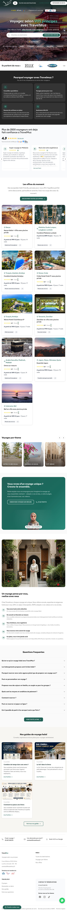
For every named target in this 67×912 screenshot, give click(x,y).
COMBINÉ (30, 46)
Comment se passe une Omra (14, 804)
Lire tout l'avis (37, 168)
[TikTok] (49, 897)
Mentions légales (60, 908)
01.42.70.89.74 (9, 840)
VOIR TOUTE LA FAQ (32, 719)
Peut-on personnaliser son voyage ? (14, 679)
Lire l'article (7, 777)
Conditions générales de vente (28, 908)
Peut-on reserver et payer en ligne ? (14, 704)
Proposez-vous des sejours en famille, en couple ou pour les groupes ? (26, 685)
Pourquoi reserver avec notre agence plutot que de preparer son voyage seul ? (29, 673)
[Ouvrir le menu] (15, 3)
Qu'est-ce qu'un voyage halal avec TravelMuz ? (18, 660)
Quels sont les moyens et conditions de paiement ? (19, 691)
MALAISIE (50, 46)
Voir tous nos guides (32, 823)
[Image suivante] (30, 214)
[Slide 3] (64, 30)
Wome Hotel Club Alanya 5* (14, 319)
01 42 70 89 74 (42, 502)
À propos (4, 883)
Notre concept (44, 3)
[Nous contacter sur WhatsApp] (62, 900)
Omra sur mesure (10, 365)
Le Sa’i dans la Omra (44, 764)
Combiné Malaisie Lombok (46, 233)
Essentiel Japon (42, 363)
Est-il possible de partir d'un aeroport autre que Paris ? (21, 710)
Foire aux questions (8, 892)
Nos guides (5, 889)
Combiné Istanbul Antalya (13, 276)
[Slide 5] (64, 33)
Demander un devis (8, 886)
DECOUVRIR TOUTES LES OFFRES (32, 198)
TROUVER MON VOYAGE (51, 35)
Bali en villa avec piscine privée (15, 409)
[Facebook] (40, 897)
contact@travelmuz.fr (33, 840)
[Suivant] (63, 437)
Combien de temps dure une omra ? (16, 764)
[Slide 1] (64, 27)
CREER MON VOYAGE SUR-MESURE (21, 502)
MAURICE (40, 46)
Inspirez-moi (33, 41)
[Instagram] (44, 897)
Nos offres (39, 862)
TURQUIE (60, 46)
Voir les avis (20, 138)
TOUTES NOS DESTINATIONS (27, 3)
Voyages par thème (42, 859)
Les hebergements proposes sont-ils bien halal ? (18, 667)
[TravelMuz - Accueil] (7, 3)
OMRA (22, 46)
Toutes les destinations (43, 856)
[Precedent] (59, 437)
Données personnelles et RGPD (46, 908)
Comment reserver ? (9, 698)
